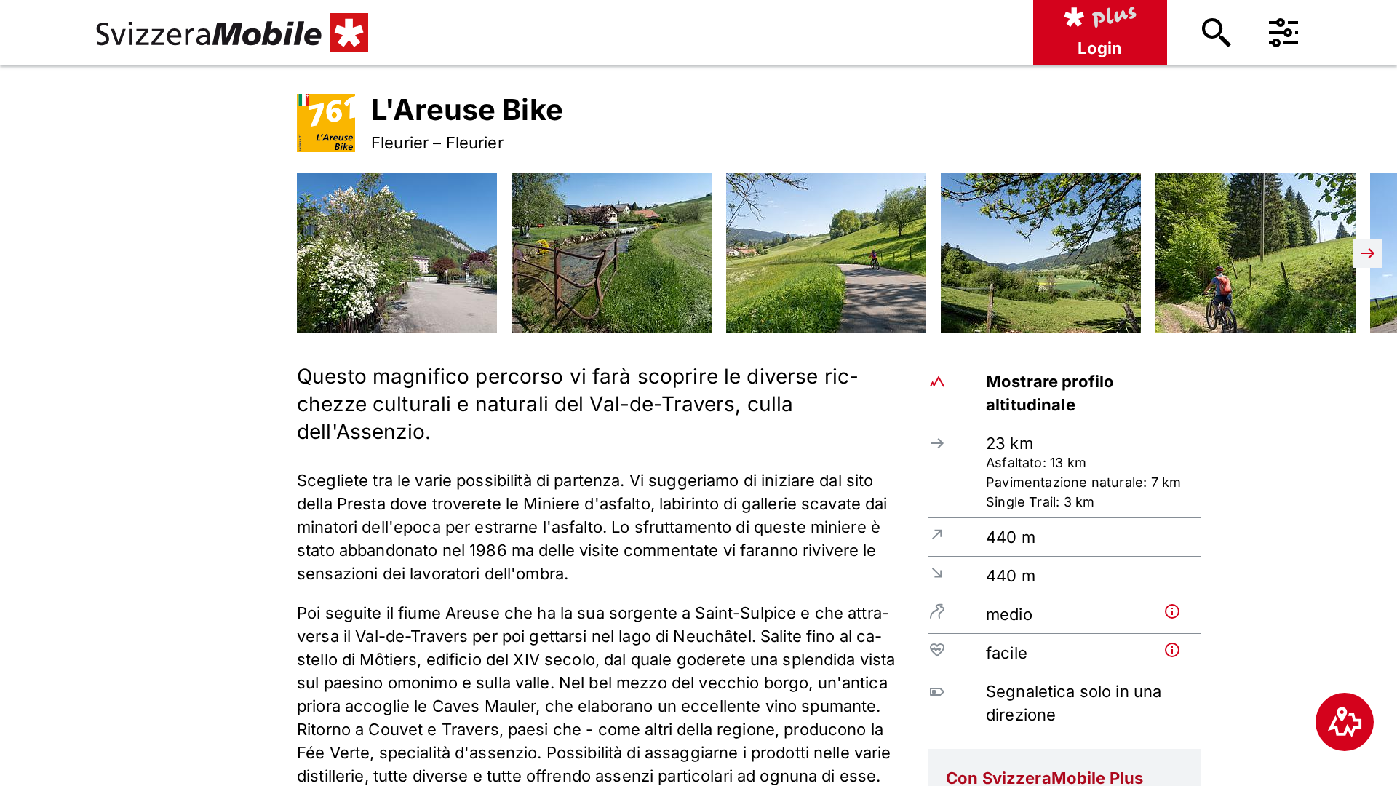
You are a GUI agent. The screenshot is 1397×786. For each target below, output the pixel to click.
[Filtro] (1283, 32)
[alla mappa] (1345, 722)
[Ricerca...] (1216, 32)
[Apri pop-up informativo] (1179, 611)
